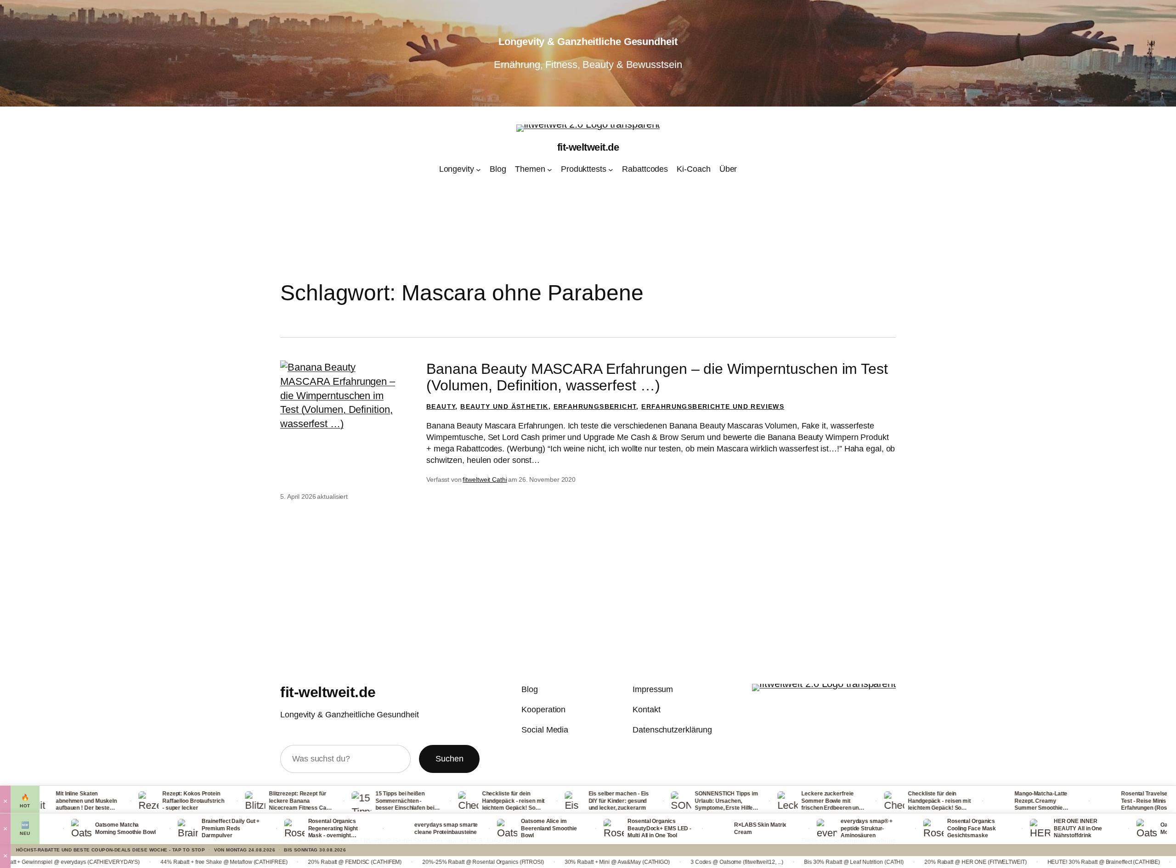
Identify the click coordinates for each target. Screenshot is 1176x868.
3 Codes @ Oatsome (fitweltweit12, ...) (658, 862)
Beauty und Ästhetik (504, 406)
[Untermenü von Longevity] (478, 169)
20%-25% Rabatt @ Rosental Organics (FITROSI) (405, 862)
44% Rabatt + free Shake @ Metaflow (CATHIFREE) (145, 862)
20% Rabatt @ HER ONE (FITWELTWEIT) (897, 862)
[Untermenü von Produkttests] (610, 169)
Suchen (449, 758)
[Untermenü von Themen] (549, 169)
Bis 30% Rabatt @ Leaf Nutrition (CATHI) (775, 862)
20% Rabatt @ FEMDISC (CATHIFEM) (276, 862)
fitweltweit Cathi (485, 479)
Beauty (440, 406)
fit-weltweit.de (588, 147)
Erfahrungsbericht (595, 406)
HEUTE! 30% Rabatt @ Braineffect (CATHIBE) (1025, 862)
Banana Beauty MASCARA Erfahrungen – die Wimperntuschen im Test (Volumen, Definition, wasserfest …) (657, 377)
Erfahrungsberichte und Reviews (712, 406)
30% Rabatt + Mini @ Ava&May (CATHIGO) (538, 862)
